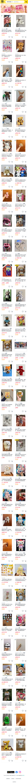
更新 (23, 775)
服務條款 (8, 778)
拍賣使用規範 (18, 778)
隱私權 (12, 778)
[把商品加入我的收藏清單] (9, 37)
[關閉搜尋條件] (12, 1)
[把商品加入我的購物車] (12, 37)
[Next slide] (26, 21)
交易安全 (14, 781)
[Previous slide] (15, 21)
